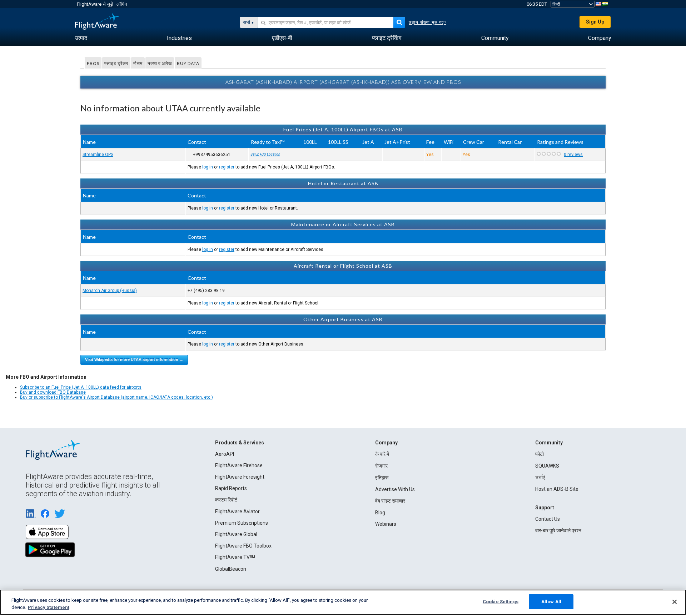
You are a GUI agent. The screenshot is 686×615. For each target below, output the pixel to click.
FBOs (93, 63)
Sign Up (595, 22)
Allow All (551, 601)
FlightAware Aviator (237, 511)
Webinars (385, 524)
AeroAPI (224, 454)
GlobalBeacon (230, 569)
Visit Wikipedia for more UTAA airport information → (134, 359)
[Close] (674, 602)
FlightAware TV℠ (235, 557)
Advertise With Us (395, 489)
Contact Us (547, 519)
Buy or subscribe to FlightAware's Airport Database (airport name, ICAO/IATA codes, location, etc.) (116, 397)
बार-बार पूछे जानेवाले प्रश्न (558, 530)
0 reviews (573, 154)
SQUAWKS (547, 466)
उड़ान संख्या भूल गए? (427, 22)
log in (207, 167)
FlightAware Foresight (239, 477)
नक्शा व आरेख (160, 63)
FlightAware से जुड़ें (95, 4)
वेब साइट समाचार (390, 501)
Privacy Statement (48, 607)
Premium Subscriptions (241, 523)
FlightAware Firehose (239, 465)
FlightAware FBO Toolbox (243, 546)
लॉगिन (121, 4)
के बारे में (382, 454)
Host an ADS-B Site (556, 489)
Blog (380, 512)
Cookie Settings (500, 601)
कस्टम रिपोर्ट (226, 500)
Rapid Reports (231, 488)
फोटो (539, 454)
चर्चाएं (540, 477)
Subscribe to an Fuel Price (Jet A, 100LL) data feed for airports (80, 387)
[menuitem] (81, 38)
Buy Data (188, 63)
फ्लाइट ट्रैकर (116, 63)
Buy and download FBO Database (53, 392)
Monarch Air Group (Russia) (110, 290)
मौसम (138, 63)
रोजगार (381, 466)
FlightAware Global (236, 534)
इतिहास (381, 477)
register (226, 167)
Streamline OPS (98, 154)
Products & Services (239, 442)
